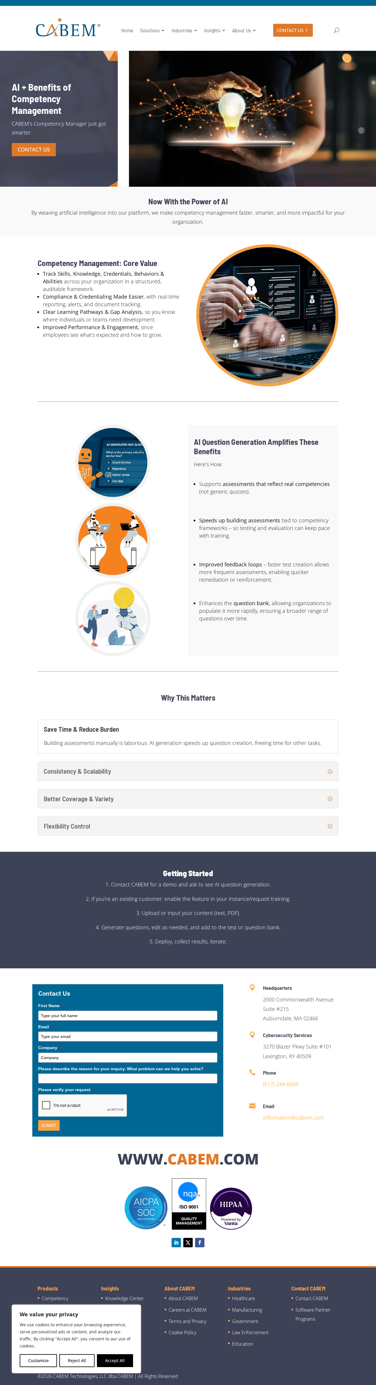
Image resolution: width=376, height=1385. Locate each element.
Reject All (77, 1360)
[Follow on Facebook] (199, 1242)
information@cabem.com (293, 1117)
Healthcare (243, 1298)
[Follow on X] (188, 1242)
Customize (38, 1360)
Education (242, 1344)
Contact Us (34, 149)
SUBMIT (49, 1125)
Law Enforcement (250, 1332)
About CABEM (183, 1298)
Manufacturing (247, 1310)
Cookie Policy (182, 1332)
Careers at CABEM (188, 1310)
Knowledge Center (124, 1298)
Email (44, 1026)
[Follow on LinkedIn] (176, 1242)
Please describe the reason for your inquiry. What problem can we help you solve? (121, 1068)
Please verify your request (65, 1089)
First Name (49, 1005)
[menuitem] (127, 30)
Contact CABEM (312, 1298)
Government (245, 1321)
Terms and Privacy (187, 1321)
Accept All (115, 1360)
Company (48, 1047)
